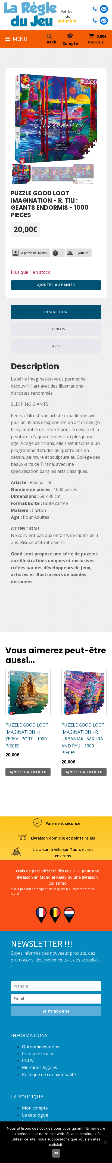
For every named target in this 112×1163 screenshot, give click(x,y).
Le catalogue (35, 1115)
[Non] (105, 1142)
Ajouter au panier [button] (28, 772)
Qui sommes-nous (40, 1047)
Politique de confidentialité (49, 1074)
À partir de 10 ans (33, 253)
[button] (92, 83)
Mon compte (35, 1108)
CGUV (28, 1061)
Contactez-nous (38, 1054)
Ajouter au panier (56, 284)
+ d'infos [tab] (56, 329)
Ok (56, 1153)
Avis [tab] (56, 346)
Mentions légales (39, 1067)
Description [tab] (56, 312)
